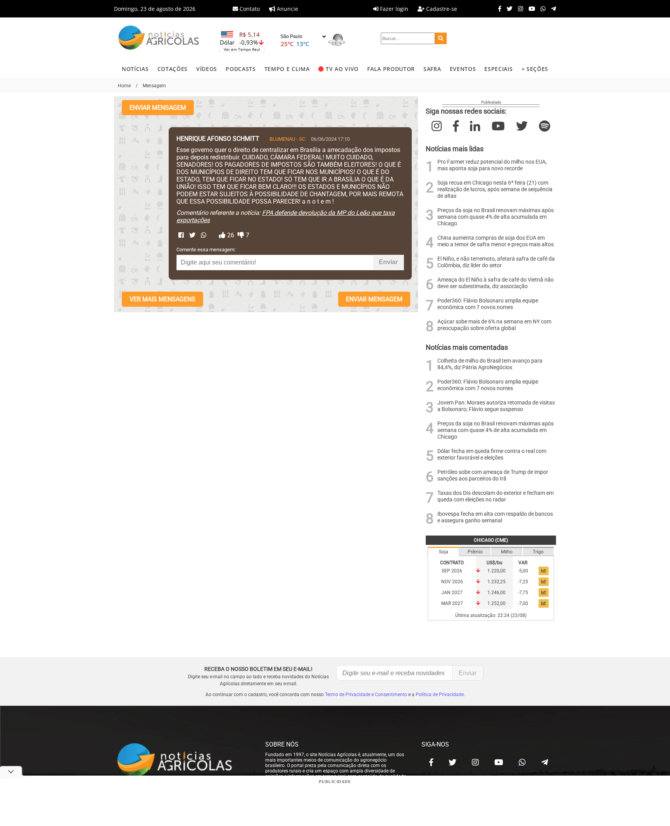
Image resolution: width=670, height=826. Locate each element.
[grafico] (544, 571)
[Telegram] (551, 8)
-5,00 (523, 571)
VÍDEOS (206, 69)
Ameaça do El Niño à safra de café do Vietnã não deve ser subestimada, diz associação (495, 283)
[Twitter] (508, 8)
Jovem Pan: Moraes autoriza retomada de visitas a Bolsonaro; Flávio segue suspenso (496, 406)
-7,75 (523, 592)
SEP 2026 (452, 571)
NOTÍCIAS (135, 69)
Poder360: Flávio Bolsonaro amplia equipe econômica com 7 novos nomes (487, 304)
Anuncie (286, 8)
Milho (507, 552)
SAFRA (432, 69)
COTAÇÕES (172, 69)
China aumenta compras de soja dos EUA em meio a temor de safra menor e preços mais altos (495, 241)
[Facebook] (497, 8)
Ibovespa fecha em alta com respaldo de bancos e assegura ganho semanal (495, 517)
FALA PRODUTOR (391, 69)
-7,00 (523, 603)
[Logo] (158, 39)
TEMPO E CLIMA (287, 69)
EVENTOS (463, 69)
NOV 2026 (452, 581)
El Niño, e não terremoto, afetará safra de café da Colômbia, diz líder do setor (496, 262)
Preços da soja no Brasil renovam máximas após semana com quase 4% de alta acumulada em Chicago (495, 217)
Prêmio (475, 552)
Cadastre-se (441, 8)
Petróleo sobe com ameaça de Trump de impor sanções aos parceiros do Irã (492, 475)
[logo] (182, 760)
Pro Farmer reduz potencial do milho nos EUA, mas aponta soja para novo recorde (492, 165)
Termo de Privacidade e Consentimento (366, 694)
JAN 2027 (452, 592)
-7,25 (523, 581)
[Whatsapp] (541, 8)
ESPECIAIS (498, 69)
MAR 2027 (452, 603)
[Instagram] (518, 8)
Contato (249, 8)
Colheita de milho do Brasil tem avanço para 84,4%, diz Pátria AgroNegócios (489, 364)
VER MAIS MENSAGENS (162, 299)
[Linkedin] (475, 126)
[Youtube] (530, 8)
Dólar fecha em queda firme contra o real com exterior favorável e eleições (491, 454)
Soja (443, 552)
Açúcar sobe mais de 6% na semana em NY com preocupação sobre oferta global (494, 325)
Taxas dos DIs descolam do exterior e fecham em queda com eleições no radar (495, 496)
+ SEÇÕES (534, 69)
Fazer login (393, 8)
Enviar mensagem (158, 107)
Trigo (538, 552)
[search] (441, 38)
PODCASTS (241, 69)
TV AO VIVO (342, 69)
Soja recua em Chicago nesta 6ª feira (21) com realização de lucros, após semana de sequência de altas (495, 189)
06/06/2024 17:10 (330, 139)
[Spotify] (544, 126)
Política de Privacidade (440, 694)
